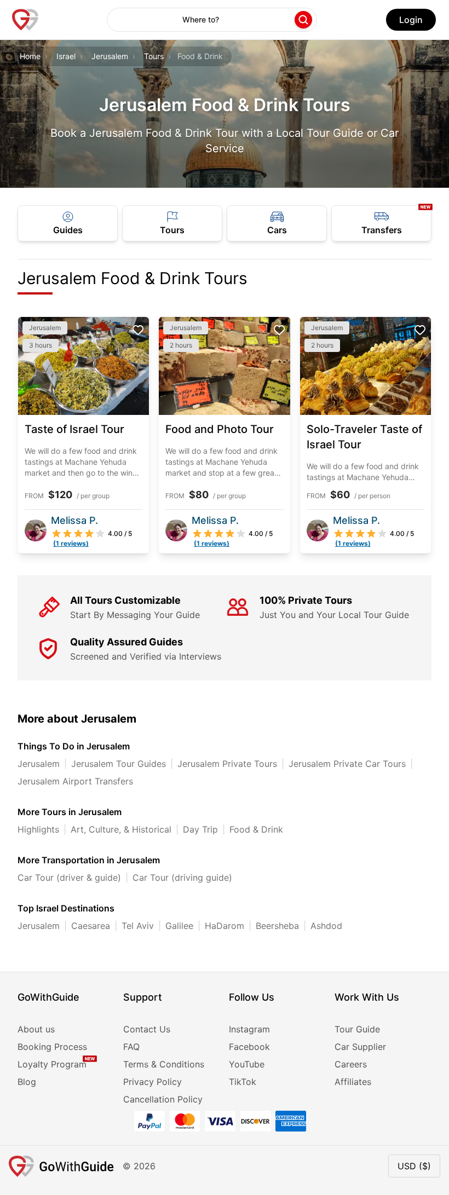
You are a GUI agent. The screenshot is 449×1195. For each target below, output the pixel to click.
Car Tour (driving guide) (182, 877)
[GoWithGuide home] (25, 19)
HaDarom (224, 925)
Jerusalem (109, 56)
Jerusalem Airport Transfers (75, 781)
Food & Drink (256, 829)
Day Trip (200, 829)
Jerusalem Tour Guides (118, 763)
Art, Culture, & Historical (121, 829)
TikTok (242, 1081)
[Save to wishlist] (138, 330)
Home (30, 56)
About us (36, 1029)
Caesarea (90, 925)
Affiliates (353, 1081)
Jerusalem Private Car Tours (347, 763)
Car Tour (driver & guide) (69, 877)
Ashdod (326, 925)
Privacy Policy (152, 1081)
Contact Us (146, 1029)
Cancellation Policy (163, 1099)
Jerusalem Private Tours (227, 763)
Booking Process (52, 1046)
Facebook (249, 1046)
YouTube (246, 1064)
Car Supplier (360, 1046)
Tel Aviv (138, 925)
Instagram (249, 1029)
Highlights (38, 829)
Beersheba (277, 925)
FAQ (131, 1046)
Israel (66, 56)
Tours (154, 56)
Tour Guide (357, 1029)
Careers (351, 1064)
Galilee (179, 925)
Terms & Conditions (163, 1064)
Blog (27, 1081)
